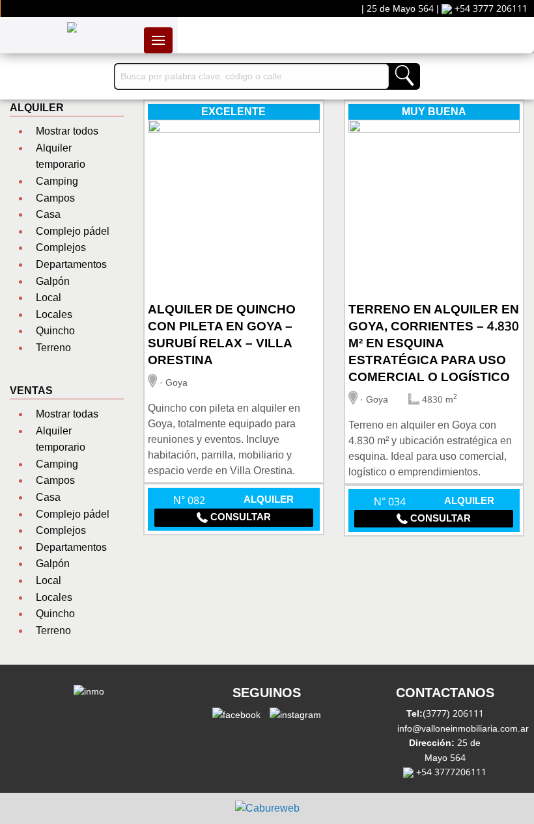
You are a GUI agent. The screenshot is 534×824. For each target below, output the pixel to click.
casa (48, 214)
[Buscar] (404, 76)
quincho (55, 330)
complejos (61, 247)
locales (54, 314)
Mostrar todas (67, 413)
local (48, 297)
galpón (53, 281)
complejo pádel (72, 231)
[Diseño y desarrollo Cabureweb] (267, 808)
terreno (53, 347)
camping (57, 181)
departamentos (71, 264)
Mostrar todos (67, 131)
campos (55, 198)
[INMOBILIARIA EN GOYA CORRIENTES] (72, 27)
